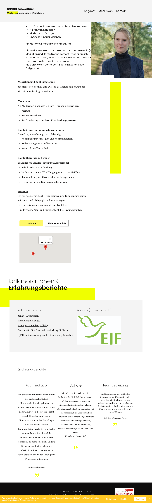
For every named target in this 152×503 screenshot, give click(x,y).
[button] (99, 330)
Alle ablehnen (125, 499)
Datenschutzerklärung (28, 500)
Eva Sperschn (25, 325)
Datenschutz (78, 491)
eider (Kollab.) (40, 325)
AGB (89, 491)
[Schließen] (149, 499)
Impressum (65, 491)
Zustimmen (140, 499)
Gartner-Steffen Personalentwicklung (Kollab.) (43, 330)
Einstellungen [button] (111, 499)
